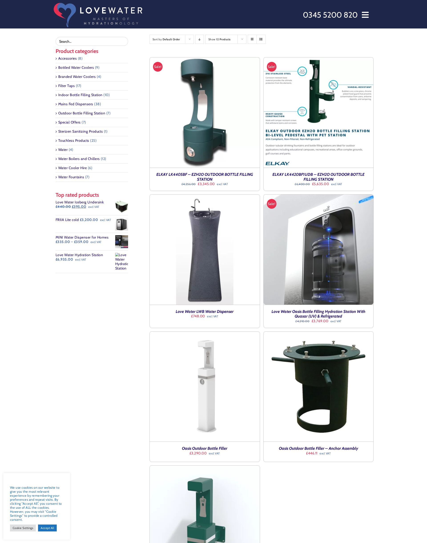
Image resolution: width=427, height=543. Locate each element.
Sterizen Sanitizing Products (80, 131)
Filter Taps (66, 86)
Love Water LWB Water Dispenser (205, 311)
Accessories (67, 58)
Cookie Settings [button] (23, 528)
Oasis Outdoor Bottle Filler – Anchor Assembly (318, 448)
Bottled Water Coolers (76, 67)
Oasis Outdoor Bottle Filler (204, 448)
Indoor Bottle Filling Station (80, 95)
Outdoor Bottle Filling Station (81, 113)
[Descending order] (199, 39)
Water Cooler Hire (72, 168)
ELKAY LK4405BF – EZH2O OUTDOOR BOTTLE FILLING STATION (204, 177)
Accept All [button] (47, 528)
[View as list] (261, 39)
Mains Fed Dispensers (75, 104)
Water (63, 150)
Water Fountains (71, 177)
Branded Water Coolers (77, 77)
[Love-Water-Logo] (97, 4)
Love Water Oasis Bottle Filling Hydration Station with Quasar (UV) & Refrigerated (318, 314)
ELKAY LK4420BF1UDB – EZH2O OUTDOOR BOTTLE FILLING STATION (318, 177)
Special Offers (69, 122)
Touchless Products (73, 140)
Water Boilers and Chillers (79, 159)
